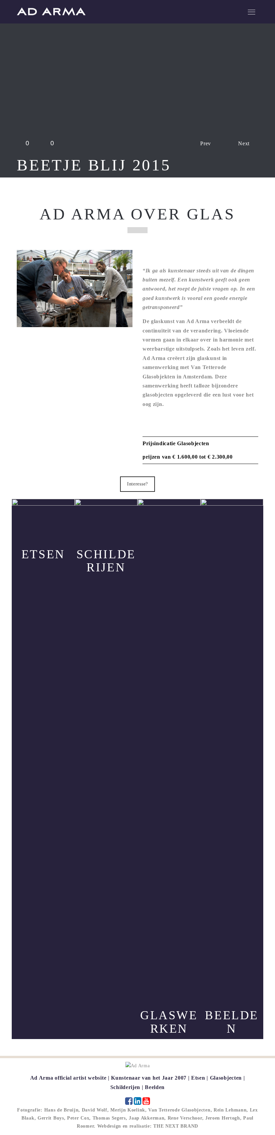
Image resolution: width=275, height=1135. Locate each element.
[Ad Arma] (51, 11)
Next (244, 143)
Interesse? (137, 483)
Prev (205, 143)
